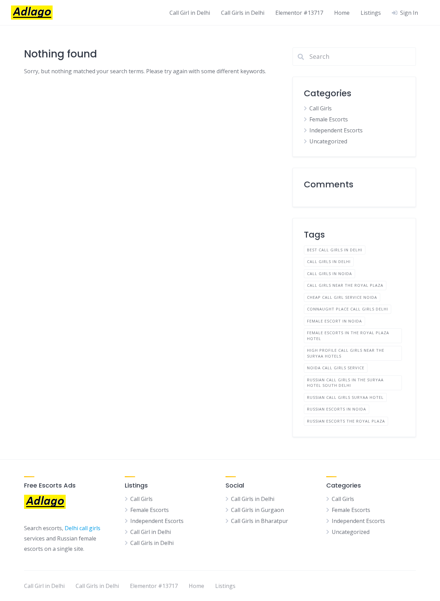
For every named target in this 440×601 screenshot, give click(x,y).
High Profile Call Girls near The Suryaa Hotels (345, 353)
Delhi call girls (82, 528)
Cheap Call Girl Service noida (342, 297)
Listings (371, 13)
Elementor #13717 (299, 13)
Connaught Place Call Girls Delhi (347, 309)
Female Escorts (328, 119)
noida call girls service (335, 367)
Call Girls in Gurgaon (257, 510)
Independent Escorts (336, 130)
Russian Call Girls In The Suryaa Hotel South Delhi (345, 382)
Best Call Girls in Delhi (334, 249)
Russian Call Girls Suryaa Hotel (345, 397)
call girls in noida (329, 273)
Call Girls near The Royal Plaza (345, 285)
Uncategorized (328, 141)
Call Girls (320, 108)
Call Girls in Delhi (242, 13)
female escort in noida (334, 321)
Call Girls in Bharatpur (259, 521)
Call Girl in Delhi (189, 13)
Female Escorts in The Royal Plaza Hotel (348, 335)
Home (342, 13)
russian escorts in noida (336, 409)
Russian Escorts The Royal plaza (346, 421)
